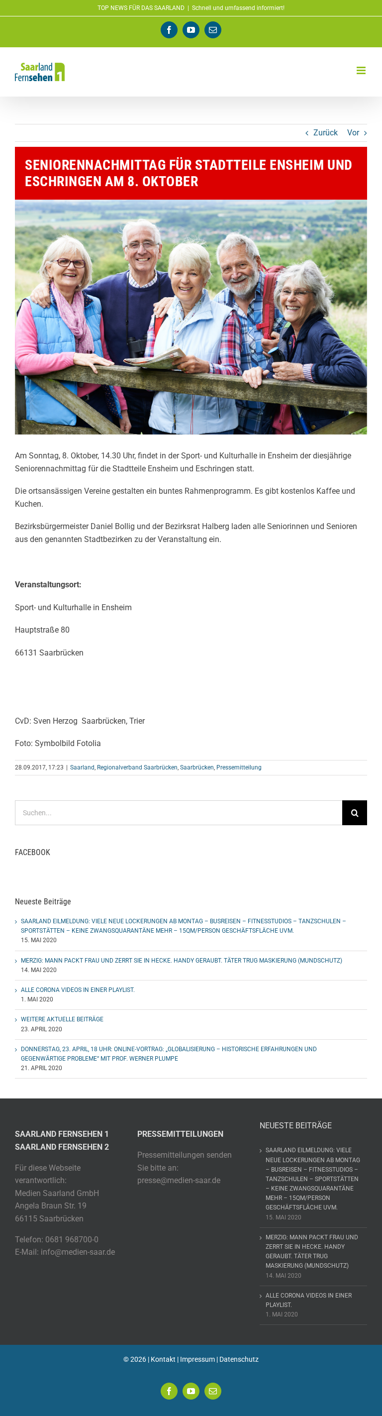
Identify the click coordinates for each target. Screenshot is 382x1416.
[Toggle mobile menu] (362, 70)
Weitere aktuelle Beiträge (62, 1019)
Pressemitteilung (239, 767)
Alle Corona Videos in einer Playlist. (78, 989)
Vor (353, 132)
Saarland (82, 767)
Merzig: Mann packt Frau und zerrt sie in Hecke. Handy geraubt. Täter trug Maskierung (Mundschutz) (181, 960)
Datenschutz (239, 1359)
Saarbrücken (197, 767)
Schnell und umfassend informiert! (238, 7)
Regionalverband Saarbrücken (137, 767)
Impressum (197, 1359)
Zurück (325, 132)
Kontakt (163, 1359)
